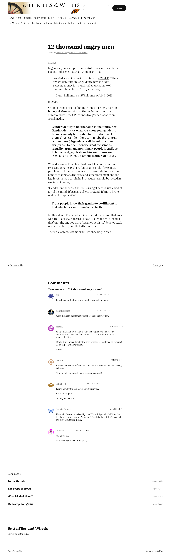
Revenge (157, 265)
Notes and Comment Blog (78, 52)
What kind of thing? (20, 496)
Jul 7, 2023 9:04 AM (102, 310)
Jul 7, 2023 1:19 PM (117, 360)
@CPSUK (103, 78)
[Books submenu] (55, 17)
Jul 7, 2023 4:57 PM (116, 409)
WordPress (159, 551)
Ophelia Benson (61, 52)
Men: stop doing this (20, 503)
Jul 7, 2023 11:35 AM (116, 326)
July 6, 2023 (105, 95)
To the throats (16, 481)
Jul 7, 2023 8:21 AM (102, 294)
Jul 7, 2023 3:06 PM (93, 383)
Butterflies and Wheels (28, 528)
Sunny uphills (16, 265)
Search (119, 8)
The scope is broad (19, 488)
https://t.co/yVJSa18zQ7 (86, 89)
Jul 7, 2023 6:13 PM (82, 430)
